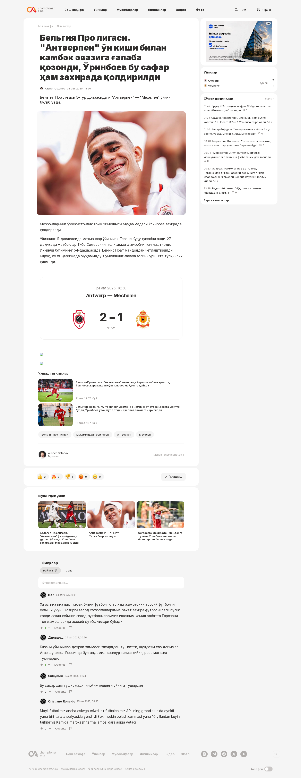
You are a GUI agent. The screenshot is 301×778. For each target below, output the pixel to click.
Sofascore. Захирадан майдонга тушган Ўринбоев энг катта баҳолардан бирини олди (160, 536)
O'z (243, 9)
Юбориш (60, 627)
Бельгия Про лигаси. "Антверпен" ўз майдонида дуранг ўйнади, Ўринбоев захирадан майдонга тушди (59, 537)
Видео (181, 10)
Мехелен (145, 434)
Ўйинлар (100, 10)
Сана (69, 570)
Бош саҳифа (74, 10)
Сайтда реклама (135, 768)
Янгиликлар (157, 10)
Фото (200, 10)
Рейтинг (48, 570)
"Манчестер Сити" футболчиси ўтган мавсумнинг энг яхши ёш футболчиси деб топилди (238, 157)
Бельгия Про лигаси (55, 434)
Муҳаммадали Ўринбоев (92, 434)
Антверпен (124, 434)
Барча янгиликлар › (217, 200)
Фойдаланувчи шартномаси (105, 768)
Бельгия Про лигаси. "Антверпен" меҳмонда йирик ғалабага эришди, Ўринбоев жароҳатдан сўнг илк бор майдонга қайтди (123, 384)
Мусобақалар (127, 10)
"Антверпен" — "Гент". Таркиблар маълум (104, 534)
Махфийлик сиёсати (73, 768)
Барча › (269, 98)
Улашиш (175, 477)
